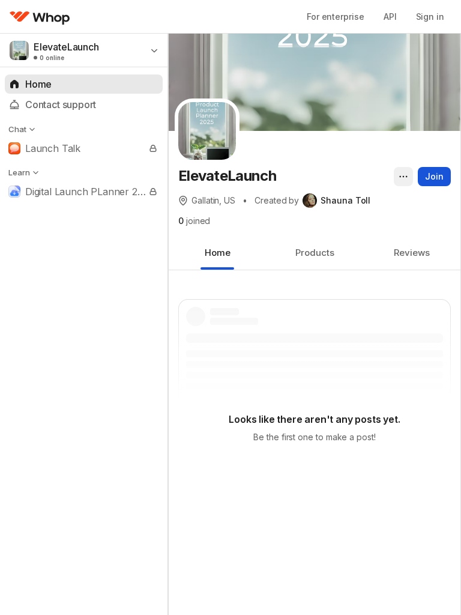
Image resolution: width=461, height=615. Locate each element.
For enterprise (335, 16)
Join (434, 176)
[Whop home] (40, 17)
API (390, 16)
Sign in (430, 16)
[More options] (403, 176)
